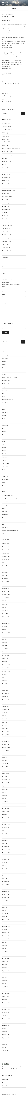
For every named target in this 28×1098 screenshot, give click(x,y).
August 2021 (5, 712)
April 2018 (5, 840)
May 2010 (4, 1047)
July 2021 (4, 715)
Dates (3, 270)
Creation (4, 139)
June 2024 (4, 604)
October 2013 (5, 1006)
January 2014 (5, 996)
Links (3, 524)
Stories (4, 222)
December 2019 (6, 776)
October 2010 (5, 1034)
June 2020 (4, 757)
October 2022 (5, 668)
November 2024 (6, 588)
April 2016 (5, 913)
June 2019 (4, 795)
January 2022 (5, 696)
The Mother (5, 238)
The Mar (4, 231)
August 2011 (5, 1028)
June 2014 (4, 980)
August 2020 (5, 751)
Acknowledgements (7, 502)
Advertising (7, 129)
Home (3, 521)
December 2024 (6, 585)
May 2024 (4, 607)
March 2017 (5, 878)
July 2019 (4, 792)
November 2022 (6, 664)
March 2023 (5, 652)
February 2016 (5, 920)
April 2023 (5, 648)
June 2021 (4, 719)
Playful (4, 203)
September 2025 (6, 556)
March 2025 (5, 575)
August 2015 (5, 939)
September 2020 (6, 747)
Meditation (5, 183)
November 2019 (6, 779)
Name (4, 286)
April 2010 (5, 1050)
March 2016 (5, 916)
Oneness (14, 83)
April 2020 (5, 763)
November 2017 (6, 853)
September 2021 (6, 709)
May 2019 (4, 798)
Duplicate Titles (6, 152)
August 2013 (5, 1012)
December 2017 (6, 849)
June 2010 (4, 1044)
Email (4, 294)
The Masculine (5, 235)
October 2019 (5, 782)
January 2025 (5, 582)
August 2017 (5, 862)
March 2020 (5, 766)
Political (4, 206)
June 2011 (4, 1031)
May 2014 (4, 983)
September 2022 (6, 671)
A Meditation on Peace (7, 495)
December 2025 (6, 546)
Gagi (11, 14)
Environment (5, 155)
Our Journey (5, 196)
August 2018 (5, 827)
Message (5, 303)
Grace (3, 168)
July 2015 (4, 942)
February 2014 (5, 993)
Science (4, 212)
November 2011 (6, 1025)
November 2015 (6, 929)
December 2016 (6, 888)
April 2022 (5, 687)
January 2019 (5, 811)
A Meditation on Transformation (10, 498)
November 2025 (6, 550)
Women (4, 257)
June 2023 (4, 642)
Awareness (5, 126)
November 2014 (6, 967)
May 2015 (4, 948)
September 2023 (6, 633)
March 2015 (5, 955)
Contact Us (5, 514)
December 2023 (6, 623)
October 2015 (5, 932)
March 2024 (5, 613)
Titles (3, 273)
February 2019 (5, 808)
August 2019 (5, 789)
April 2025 (5, 572)
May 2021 (4, 722)
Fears (3, 1082)
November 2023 (6, 626)
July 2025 (4, 562)
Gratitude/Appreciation (7, 171)
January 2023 (5, 658)
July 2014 (4, 977)
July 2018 (4, 830)
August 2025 (5, 559)
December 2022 (6, 661)
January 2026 (5, 543)
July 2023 (4, 639)
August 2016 (5, 900)
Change (4, 136)
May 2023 (4, 645)
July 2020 (4, 754)
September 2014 (6, 971)
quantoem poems (12, 2)
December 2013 (6, 999)
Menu (14, 8)
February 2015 (5, 958)
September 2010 (6, 1038)
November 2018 (6, 818)
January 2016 (5, 923)
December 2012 (6, 1018)
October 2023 (5, 629)
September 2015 (6, 936)
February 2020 (5, 770)
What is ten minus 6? (8, 323)
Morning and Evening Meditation (10, 530)
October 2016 (5, 894)
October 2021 (5, 706)
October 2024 (5, 591)
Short (3, 215)
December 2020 (6, 738)
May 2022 (4, 684)
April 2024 (5, 610)
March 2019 (5, 805)
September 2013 (6, 1009)
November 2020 (6, 741)
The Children (5, 225)
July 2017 (4, 865)
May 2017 (4, 872)
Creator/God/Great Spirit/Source (10, 148)
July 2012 (4, 1022)
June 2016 (4, 907)
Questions (4, 209)
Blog (3, 508)
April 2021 (5, 725)
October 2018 (5, 821)
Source (4, 219)
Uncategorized (5, 250)
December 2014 (6, 964)
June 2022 (4, 680)
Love (20, 82)
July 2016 (4, 904)
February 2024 (5, 617)
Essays (4, 158)
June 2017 (4, 869)
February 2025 (5, 578)
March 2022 (5, 690)
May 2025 (4, 569)
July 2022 (4, 677)
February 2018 (5, 846)
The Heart (4, 228)
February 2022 (5, 693)
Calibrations (5, 1079)
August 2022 (5, 674)
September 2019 (6, 786)
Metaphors (8, 83)
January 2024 (5, 620)
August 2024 (5, 597)
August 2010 (5, 1041)
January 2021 (5, 735)
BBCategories (5, 505)
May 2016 (4, 910)
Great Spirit (5, 174)
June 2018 (4, 833)
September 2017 (6, 859)
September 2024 (6, 594)
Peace (3, 199)
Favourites (8, 82)
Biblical (4, 133)
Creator (4, 145)
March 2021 (5, 728)
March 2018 (5, 843)
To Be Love (5, 247)
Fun (3, 164)
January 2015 (5, 961)
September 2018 (6, 824)
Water (3, 254)
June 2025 (4, 566)
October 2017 (5, 856)
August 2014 (5, 974)
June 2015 (4, 945)
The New (4, 241)
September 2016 (6, 897)
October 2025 (5, 553)
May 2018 (4, 837)
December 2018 (6, 814)
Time (11, 84)
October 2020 (5, 744)
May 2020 (4, 760)
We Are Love (5, 1086)
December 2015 (6, 926)
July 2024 (4, 601)
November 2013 (6, 1002)
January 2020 (5, 773)
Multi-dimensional (6, 190)
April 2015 (5, 951)
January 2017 (5, 884)
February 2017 (5, 881)
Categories (4, 267)
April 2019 (5, 802)
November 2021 (6, 703)
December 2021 (6, 700)
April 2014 (5, 987)
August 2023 (5, 636)
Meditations (5, 527)
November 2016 (6, 891)
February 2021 (5, 731)
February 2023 (5, 655)
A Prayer (4, 123)
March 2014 (5, 990)
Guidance (15, 82)
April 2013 (5, 1015)
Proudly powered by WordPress (9, 1094)
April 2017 (5, 875)
